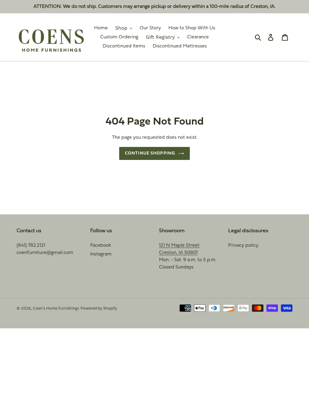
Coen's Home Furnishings (56, 309)
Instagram (101, 254)
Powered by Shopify (99, 309)
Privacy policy (243, 245)
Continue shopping (150, 153)
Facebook (100, 245)
